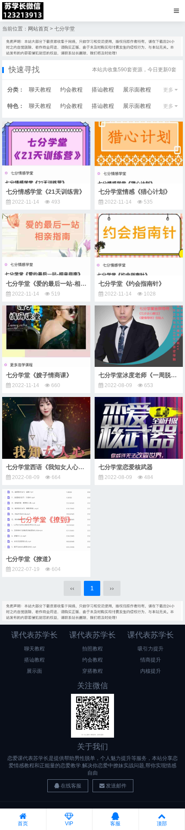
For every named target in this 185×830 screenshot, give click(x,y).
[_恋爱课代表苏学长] (22, 10)
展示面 (34, 671)
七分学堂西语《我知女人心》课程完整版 (60, 467)
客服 (115, 824)
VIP (69, 824)
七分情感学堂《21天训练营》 (45, 191)
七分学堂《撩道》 (30, 558)
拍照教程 (92, 649)
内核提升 (150, 671)
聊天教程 (40, 89)
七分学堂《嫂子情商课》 (39, 375)
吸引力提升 (150, 649)
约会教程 (71, 89)
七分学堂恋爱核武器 (126, 467)
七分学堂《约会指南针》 (132, 283)
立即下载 (49, 152)
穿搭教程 (92, 671)
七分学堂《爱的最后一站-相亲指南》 (55, 283)
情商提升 (150, 660)
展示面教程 (137, 89)
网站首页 (38, 29)
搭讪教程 (103, 89)
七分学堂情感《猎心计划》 (135, 191)
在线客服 (70, 786)
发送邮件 (115, 786)
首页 (23, 824)
